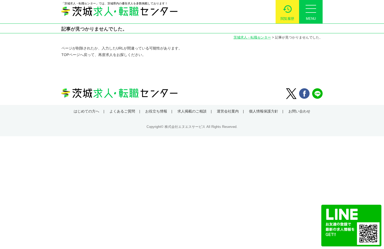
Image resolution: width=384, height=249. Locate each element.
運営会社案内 (228, 111)
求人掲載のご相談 (192, 111)
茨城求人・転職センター (252, 37)
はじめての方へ (86, 111)
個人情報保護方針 (263, 111)
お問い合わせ (299, 111)
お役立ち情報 (156, 111)
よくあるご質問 (122, 111)
